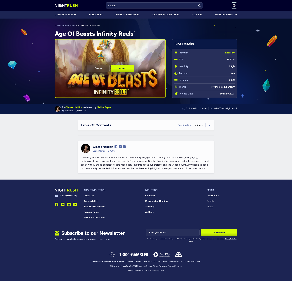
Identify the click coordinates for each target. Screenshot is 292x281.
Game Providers (224, 14)
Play (122, 68)
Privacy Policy (91, 212)
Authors (149, 212)
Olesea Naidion (73, 107)
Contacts (150, 195)
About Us (89, 195)
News (210, 206)
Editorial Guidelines (94, 206)
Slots (195, 14)
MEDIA (210, 190)
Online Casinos (64, 14)
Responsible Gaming (156, 201)
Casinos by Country (164, 14)
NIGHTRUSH (152, 190)
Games (65, 25)
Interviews (213, 195)
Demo (98, 68)
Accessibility (91, 201)
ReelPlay (230, 52)
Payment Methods (125, 14)
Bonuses (94, 14)
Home (57, 25)
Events (210, 201)
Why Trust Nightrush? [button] (225, 108)
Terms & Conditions (94, 217)
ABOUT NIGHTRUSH (95, 190)
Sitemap (150, 206)
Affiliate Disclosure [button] (196, 108)
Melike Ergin (104, 107)
